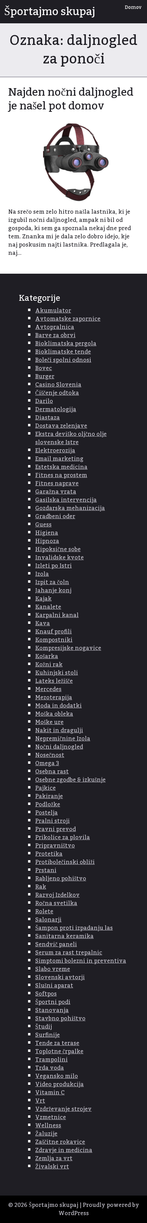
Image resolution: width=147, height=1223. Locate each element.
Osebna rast (52, 771)
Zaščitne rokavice (60, 1142)
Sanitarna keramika (64, 936)
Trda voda (49, 1067)
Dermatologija (55, 409)
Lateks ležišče (54, 681)
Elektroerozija (55, 450)
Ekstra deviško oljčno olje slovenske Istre (71, 438)
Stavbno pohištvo (60, 1018)
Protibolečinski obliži (65, 862)
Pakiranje (49, 796)
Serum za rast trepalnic (68, 952)
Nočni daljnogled (59, 746)
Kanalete (48, 607)
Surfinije (47, 1035)
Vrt (40, 1100)
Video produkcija (59, 1084)
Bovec (43, 368)
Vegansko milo (56, 1076)
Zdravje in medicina (63, 1150)
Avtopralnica (54, 327)
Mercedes (48, 689)
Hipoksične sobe (58, 549)
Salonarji (48, 919)
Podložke (47, 804)
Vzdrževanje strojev (63, 1109)
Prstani (45, 870)
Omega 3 (47, 763)
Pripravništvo (55, 845)
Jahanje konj (53, 590)
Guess (43, 524)
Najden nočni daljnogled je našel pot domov (70, 99)
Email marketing (59, 458)
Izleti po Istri (53, 565)
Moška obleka (54, 714)
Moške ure (49, 722)
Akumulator (53, 310)
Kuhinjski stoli (56, 672)
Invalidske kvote (59, 557)
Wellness (48, 1125)
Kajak (43, 598)
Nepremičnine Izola (62, 738)
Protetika (49, 853)
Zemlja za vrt (53, 1158)
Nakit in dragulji (59, 730)
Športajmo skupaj (49, 12)
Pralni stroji (52, 821)
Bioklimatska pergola (65, 343)
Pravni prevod (55, 829)
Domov (133, 7)
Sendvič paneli (56, 944)
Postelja (46, 812)
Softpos (46, 993)
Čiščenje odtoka (57, 393)
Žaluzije (46, 1133)
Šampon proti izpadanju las (74, 928)
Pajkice (45, 788)
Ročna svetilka (56, 903)
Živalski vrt (52, 1166)
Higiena (46, 532)
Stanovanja (52, 1010)
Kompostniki (53, 639)
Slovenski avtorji (60, 977)
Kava (42, 623)
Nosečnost (49, 755)
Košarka (46, 656)
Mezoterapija (53, 697)
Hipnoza (47, 541)
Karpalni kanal (57, 615)
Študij (43, 1026)
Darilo (44, 401)
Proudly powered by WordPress (98, 1209)
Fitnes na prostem (61, 475)
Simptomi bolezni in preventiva (80, 960)
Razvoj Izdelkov (57, 895)
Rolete (44, 911)
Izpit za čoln (52, 582)
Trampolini (51, 1059)
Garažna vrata (55, 491)
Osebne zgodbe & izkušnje (70, 779)
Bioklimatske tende (63, 351)
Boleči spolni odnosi (63, 360)
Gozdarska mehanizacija (70, 508)
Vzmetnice (50, 1117)
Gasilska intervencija (66, 500)
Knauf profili (53, 631)
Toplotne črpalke (59, 1051)
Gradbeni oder (55, 516)
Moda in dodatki (58, 705)
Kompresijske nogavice (68, 648)
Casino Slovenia (58, 384)
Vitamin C (50, 1092)
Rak (40, 886)
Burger (44, 376)
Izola (42, 574)
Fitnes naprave (57, 483)
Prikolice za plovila (62, 837)
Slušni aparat (54, 985)
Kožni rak (49, 664)
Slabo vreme (52, 969)
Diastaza (47, 417)
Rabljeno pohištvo (60, 878)
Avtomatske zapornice (68, 318)
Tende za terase (57, 1043)
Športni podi (52, 1002)
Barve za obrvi (55, 335)
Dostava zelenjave (61, 425)
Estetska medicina (61, 467)
